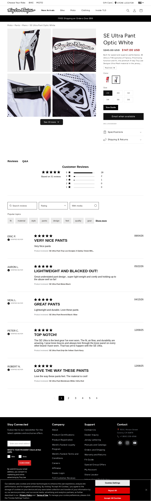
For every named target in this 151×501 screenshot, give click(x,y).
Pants (17, 25)
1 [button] (61, 398)
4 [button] (82, 398)
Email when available (123, 116)
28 (109, 93)
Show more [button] (101, 221)
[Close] (146, 490)
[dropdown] (53, 205)
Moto (39, 2)
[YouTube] (135, 443)
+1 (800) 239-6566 (128, 436)
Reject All (112, 490)
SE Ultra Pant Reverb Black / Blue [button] (63, 315)
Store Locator (125, 3)
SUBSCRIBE (24, 463)
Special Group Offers (95, 464)
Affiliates (56, 468)
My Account (90, 469)
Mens (25, 25)
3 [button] (75, 398)
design (56, 221)
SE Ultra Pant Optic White (42, 25)
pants (44, 221)
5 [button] (89, 398)
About (55, 430)
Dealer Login (58, 473)
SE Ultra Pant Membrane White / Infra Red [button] (66, 381)
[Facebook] (120, 443)
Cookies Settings (112, 483)
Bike (31, 2)
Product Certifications (63, 435)
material (21, 221)
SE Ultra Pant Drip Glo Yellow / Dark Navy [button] (66, 350)
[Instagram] (127, 443)
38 (130, 99)
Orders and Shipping (94, 450)
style (33, 221)
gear (89, 221)
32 (130, 93)
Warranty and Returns (95, 454)
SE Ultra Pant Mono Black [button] (60, 284)
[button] (49, 10)
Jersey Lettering (92, 440)
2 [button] (68, 398)
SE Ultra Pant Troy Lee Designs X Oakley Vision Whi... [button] (71, 251)
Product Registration (62, 440)
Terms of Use (42, 495)
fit (11, 221)
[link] (84, 188)
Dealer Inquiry (91, 435)
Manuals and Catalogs (95, 445)
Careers (56, 463)
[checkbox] (84, 205)
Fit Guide (89, 459)
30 (120, 93)
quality (78, 221)
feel (67, 221)
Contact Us (90, 430)
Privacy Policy (26, 495)
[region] (75, 490)
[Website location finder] (141, 3)
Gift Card (107, 3)
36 (120, 99)
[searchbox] (22, 205)
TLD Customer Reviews (64, 478)
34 (109, 99)
